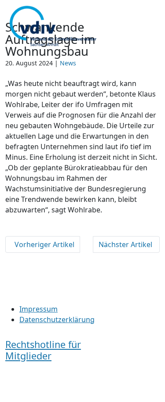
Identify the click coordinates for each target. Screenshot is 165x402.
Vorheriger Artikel (42, 244)
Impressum (38, 309)
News (68, 63)
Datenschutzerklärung (57, 319)
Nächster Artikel (126, 244)
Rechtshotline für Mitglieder (43, 350)
